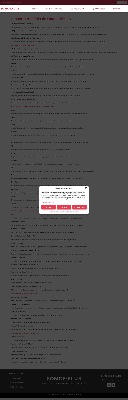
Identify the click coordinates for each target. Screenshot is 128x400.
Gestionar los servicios (48, 202)
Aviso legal (75, 211)
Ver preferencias (79, 207)
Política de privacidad (66, 211)
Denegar (64, 207)
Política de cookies (55, 211)
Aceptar (48, 207)
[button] (86, 188)
